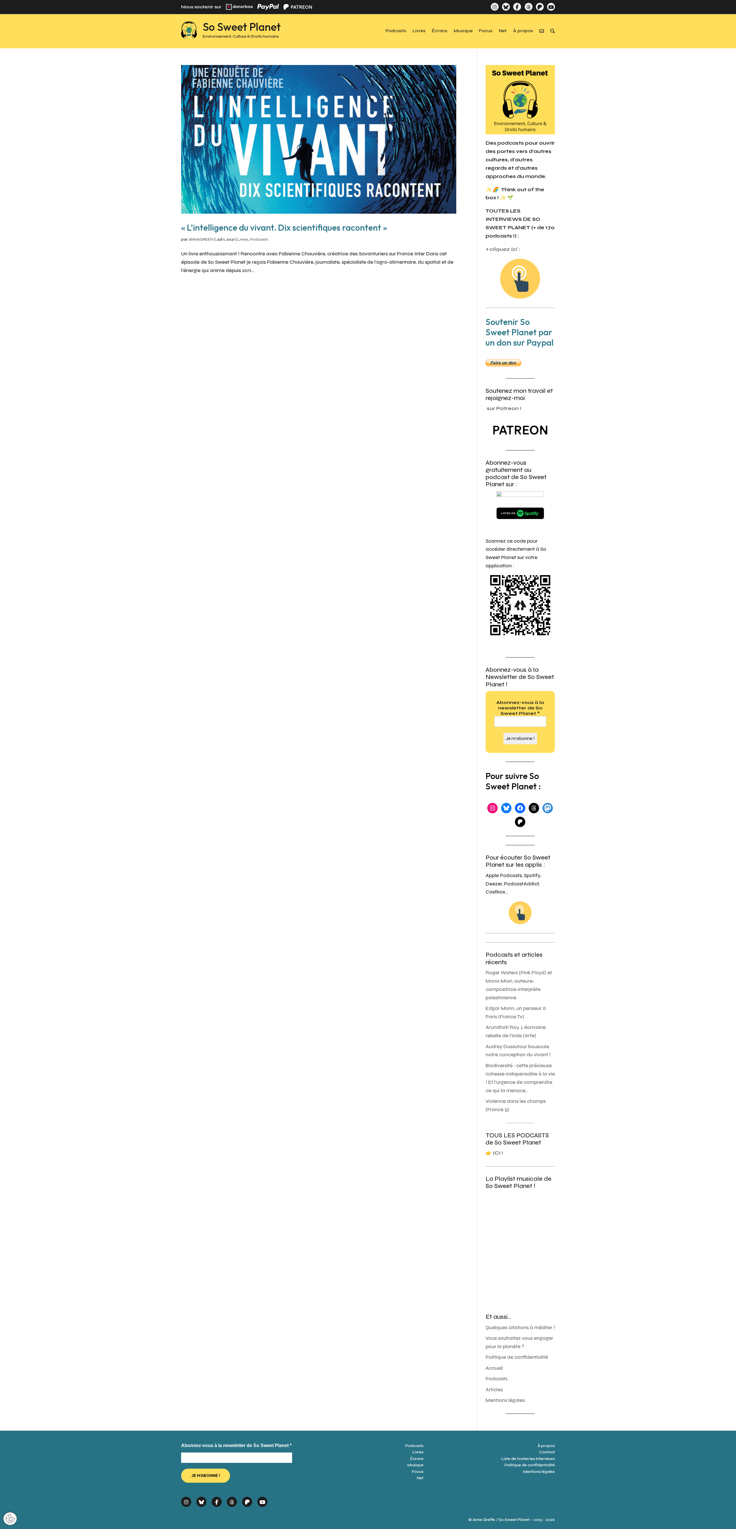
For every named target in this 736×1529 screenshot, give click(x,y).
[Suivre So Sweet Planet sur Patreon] (540, 7)
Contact (547, 1452)
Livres (419, 31)
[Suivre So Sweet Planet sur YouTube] (551, 7)
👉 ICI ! (494, 1153)
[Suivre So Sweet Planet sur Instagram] (495, 7)
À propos (523, 31)
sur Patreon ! (504, 408)
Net (503, 31)
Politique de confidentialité (517, 1357)
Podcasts (396, 31)
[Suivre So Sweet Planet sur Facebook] (517, 7)
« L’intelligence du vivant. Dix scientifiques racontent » (284, 227)
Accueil (494, 1368)
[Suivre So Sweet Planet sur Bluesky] (506, 7)
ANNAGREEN (201, 239)
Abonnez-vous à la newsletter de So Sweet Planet (520, 708)
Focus (485, 31)
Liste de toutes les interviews (528, 1458)
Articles (494, 1390)
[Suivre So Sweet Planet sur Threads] (528, 7)
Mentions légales (505, 1400)
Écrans (439, 31)
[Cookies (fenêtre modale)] (10, 1519)
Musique (463, 31)
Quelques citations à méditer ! (520, 1328)
